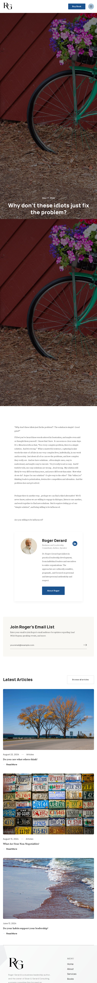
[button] (91, 6)
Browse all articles (80, 679)
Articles (30, 754)
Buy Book (76, 6)
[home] (8, 6)
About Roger (53, 590)
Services (71, 974)
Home (70, 964)
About (70, 969)
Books (70, 979)
